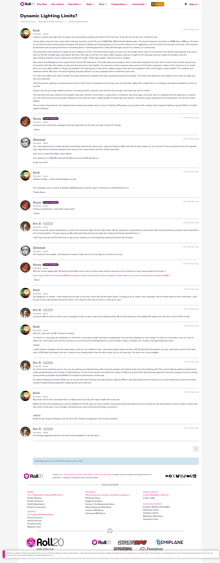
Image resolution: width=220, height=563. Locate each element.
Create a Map (149, 498)
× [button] (217, 553)
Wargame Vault (34, 526)
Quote (45, 34)
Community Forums (28, 21)
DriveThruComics (35, 517)
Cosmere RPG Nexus (94, 510)
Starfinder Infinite (150, 513)
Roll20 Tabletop (34, 498)
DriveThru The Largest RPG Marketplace (40, 513)
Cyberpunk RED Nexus (95, 513)
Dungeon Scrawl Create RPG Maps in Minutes (155, 493)
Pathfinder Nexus (92, 498)
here (51, 555)
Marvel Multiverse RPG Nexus (98, 507)
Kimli (36, 30)
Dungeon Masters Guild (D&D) (156, 506)
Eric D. (37, 223)
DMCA (90, 474)
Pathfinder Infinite (151, 509)
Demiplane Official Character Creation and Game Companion (107, 493)
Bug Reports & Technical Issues (51, 21)
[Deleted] (39, 140)
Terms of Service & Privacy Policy (75, 474)
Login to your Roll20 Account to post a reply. (63, 460)
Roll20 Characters (35, 501)
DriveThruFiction (34, 520)
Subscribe (158, 4)
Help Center (107, 474)
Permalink (37, 34)
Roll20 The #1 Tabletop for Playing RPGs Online (45, 493)
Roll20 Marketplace (36, 504)
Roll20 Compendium (36, 507)
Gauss (37, 118)
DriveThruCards (34, 523)
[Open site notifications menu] (185, 4)
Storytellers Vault (150, 519)
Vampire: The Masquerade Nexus (100, 504)
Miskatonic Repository (153, 516)
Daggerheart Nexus (93, 501)
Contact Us (98, 474)
